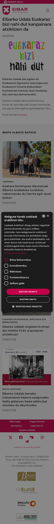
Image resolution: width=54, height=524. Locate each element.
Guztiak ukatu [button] (28, 299)
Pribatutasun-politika (15, 253)
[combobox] (43, 216)
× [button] (48, 216)
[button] (27, 306)
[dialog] (27, 262)
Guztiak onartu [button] (28, 291)
